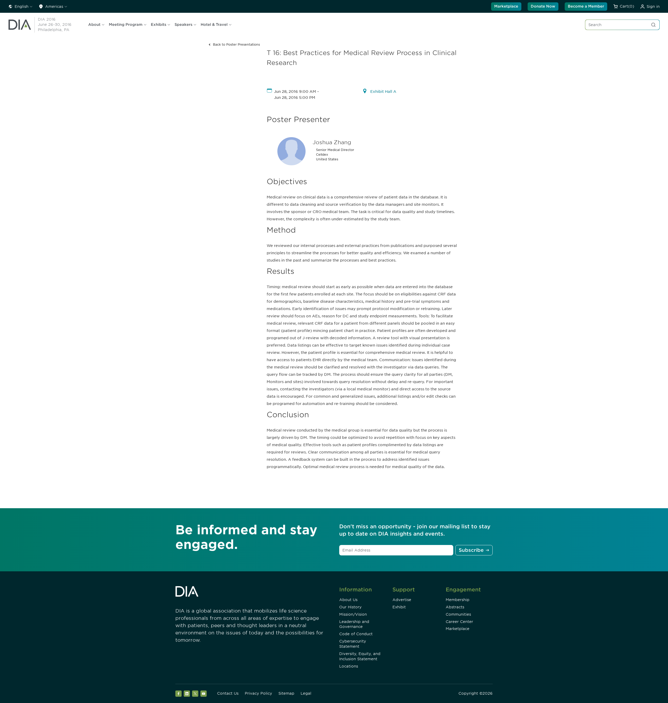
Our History (350, 607)
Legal (306, 693)
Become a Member (586, 6)
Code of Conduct (356, 634)
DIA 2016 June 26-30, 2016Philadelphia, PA (54, 24)
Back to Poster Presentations (236, 44)
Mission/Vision (353, 614)
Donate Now (543, 6)
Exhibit (399, 607)
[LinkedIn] (187, 693)
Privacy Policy (258, 693)
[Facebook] (178, 693)
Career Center (459, 622)
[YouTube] (203, 693)
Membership (457, 600)
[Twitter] (195, 693)
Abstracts (455, 607)
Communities (458, 614)
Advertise (401, 600)
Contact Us (227, 693)
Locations (348, 666)
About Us (348, 600)
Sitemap (286, 693)
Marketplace (506, 6)
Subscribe (471, 550)
